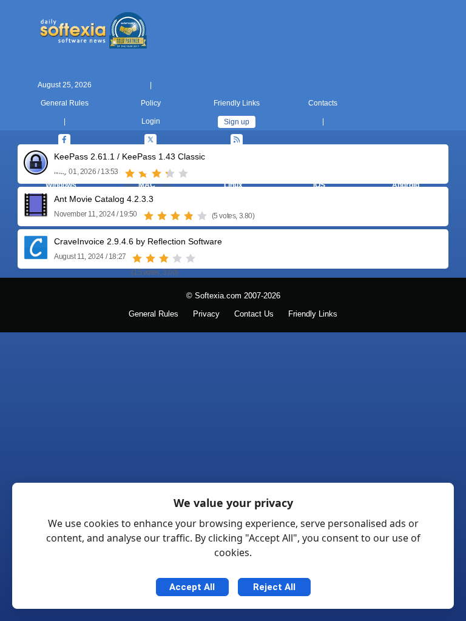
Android (405, 185)
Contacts (322, 103)
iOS (319, 185)
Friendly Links (237, 103)
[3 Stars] (175, 216)
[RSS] (237, 140)
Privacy (206, 314)
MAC (146, 185)
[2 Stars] (162, 216)
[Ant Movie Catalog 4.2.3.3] (36, 212)
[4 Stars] (189, 216)
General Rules (65, 103)
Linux (233, 185)
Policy (151, 103)
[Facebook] (64, 140)
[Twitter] (150, 140)
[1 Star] (149, 216)
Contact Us (254, 314)
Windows (61, 185)
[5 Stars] (202, 216)
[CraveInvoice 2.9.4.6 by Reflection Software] (36, 255)
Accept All (192, 587)
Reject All (274, 587)
